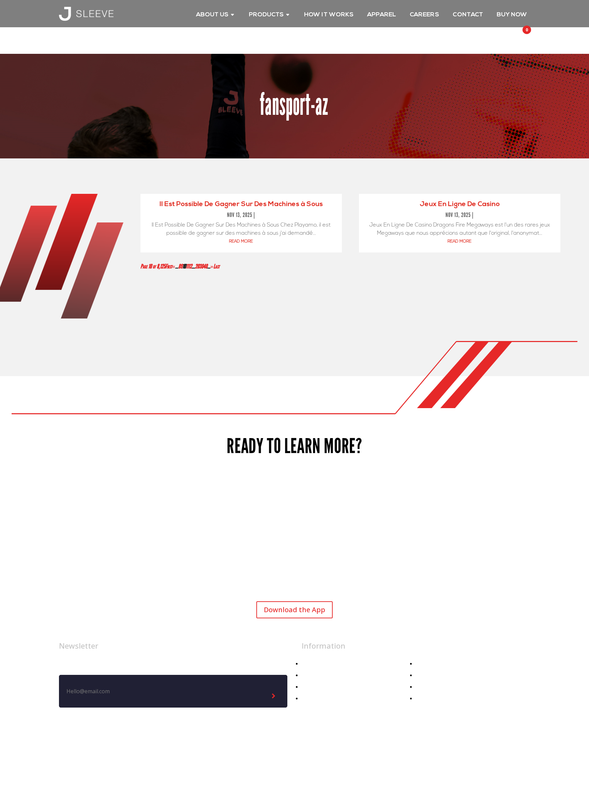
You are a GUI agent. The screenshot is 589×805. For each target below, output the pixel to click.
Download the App (294, 609)
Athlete (311, 687)
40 (205, 266)
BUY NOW (512, 15)
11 (187, 266)
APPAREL (381, 15)
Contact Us (430, 687)
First (168, 266)
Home (309, 664)
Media (423, 675)
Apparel (311, 675)
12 (190, 266)
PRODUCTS (266, 15)
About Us (427, 664)
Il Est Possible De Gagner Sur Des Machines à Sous (241, 204)
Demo (423, 698)
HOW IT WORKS (328, 15)
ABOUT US (212, 15)
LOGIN (490, 42)
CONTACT (468, 15)
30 (201, 266)
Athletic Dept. (319, 698)
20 (197, 266)
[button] (520, 36)
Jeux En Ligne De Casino (460, 204)
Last (216, 266)
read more (241, 241)
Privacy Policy (261, 757)
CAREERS (424, 15)
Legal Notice (214, 757)
